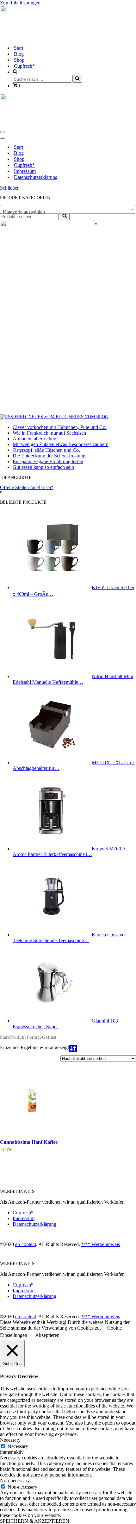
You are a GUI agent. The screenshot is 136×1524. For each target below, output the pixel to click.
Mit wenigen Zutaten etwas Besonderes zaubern (60, 444)
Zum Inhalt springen (20, 2)
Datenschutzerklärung (36, 177)
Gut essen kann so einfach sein (43, 467)
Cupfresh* (24, 66)
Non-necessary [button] (15, 1480)
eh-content (25, 1244)
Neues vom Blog (88, 416)
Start (18, 48)
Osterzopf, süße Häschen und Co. (46, 450)
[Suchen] (77, 79)
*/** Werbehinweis (100, 1244)
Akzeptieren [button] (47, 1335)
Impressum (25, 171)
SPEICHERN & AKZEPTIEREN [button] (34, 1521)
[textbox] (68, 212)
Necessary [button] (10, 1440)
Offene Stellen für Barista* (26, 487)
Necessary (18, 1446)
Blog (19, 54)
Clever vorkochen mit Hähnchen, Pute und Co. (60, 427)
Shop (19, 60)
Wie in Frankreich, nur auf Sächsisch (49, 433)
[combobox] (68, 209)
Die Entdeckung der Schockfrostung (49, 455)
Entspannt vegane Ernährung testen (48, 461)
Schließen (10, 188)
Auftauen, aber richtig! (35, 438)
